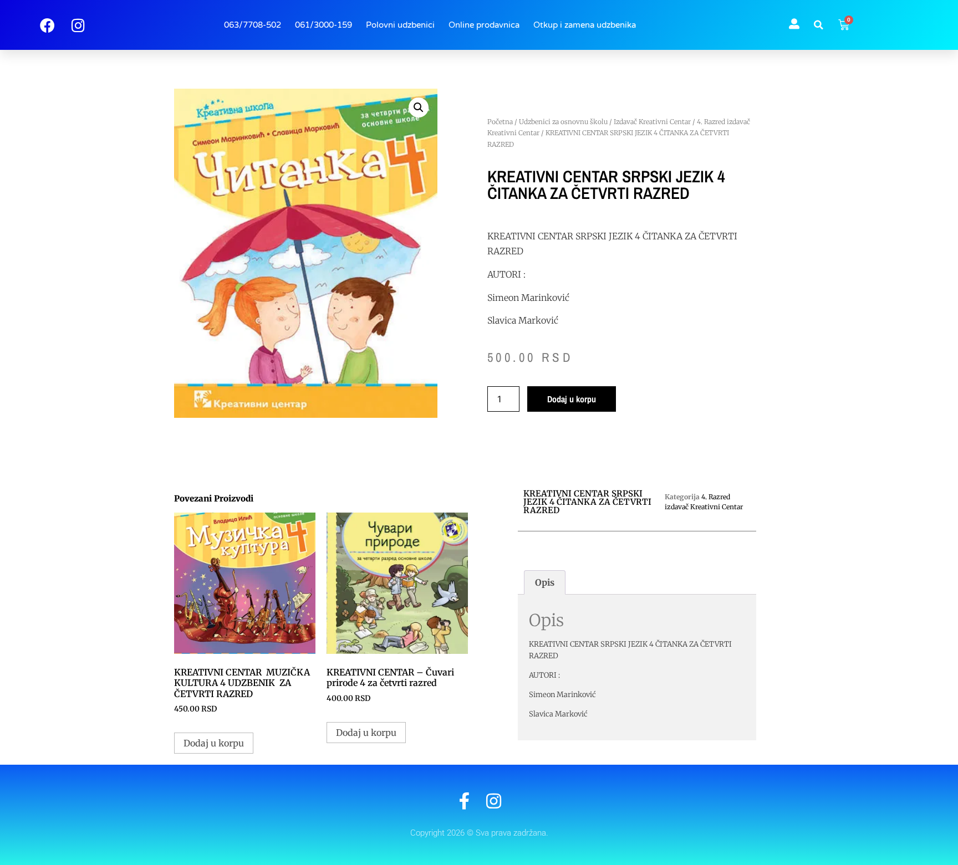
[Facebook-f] (464, 801)
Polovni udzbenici (400, 25)
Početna (500, 121)
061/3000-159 (323, 25)
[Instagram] (493, 801)
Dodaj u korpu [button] (214, 743)
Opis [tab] (544, 582)
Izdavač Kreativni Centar (652, 121)
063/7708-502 (252, 25)
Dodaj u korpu (571, 399)
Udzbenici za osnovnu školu (563, 121)
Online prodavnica (484, 25)
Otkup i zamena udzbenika (584, 25)
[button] (819, 25)
